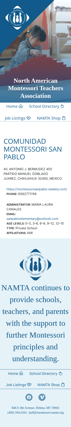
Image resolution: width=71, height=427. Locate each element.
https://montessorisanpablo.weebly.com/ (37, 189)
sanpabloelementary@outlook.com (32, 219)
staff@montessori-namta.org (46, 412)
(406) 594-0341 (17, 412)
